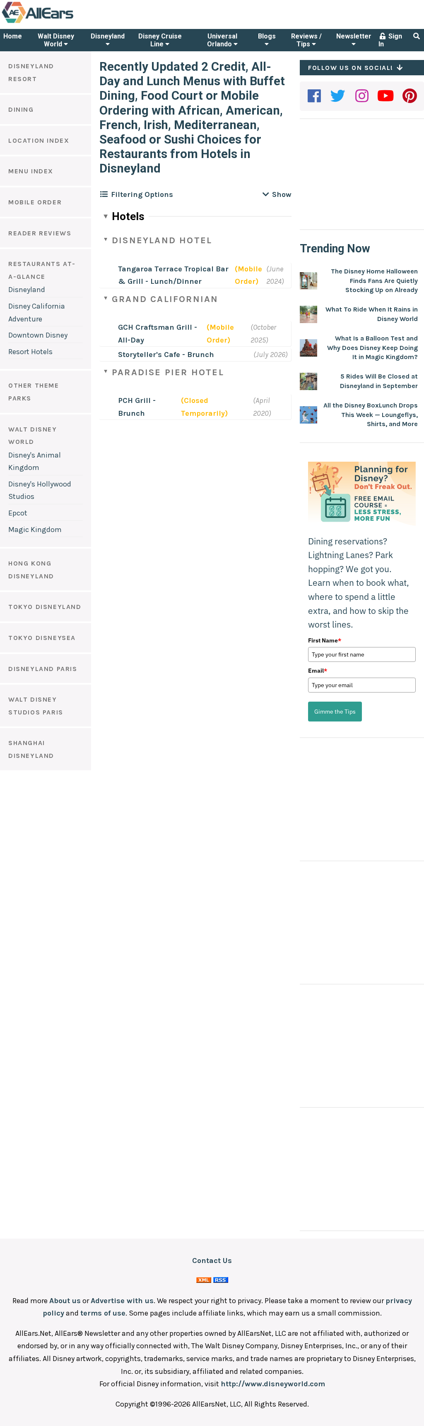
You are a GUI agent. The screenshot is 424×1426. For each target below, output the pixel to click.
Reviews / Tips (306, 40)
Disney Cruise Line (160, 40)
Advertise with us (122, 1300)
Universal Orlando (222, 40)
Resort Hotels (30, 351)
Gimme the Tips (335, 711)
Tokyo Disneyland (45, 607)
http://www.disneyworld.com (273, 1383)
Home (12, 36)
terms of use (102, 1313)
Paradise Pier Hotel (168, 372)
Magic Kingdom (35, 529)
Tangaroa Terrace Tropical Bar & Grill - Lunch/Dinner (173, 275)
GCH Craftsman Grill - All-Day (157, 334)
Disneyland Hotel (162, 240)
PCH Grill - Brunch (137, 407)
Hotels (128, 216)
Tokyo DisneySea (42, 638)
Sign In (390, 40)
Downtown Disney (37, 335)
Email (317, 670)
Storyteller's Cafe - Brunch (166, 354)
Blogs (267, 36)
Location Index (38, 140)
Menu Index (30, 171)
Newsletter (353, 36)
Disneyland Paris (42, 669)
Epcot (17, 513)
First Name (324, 640)
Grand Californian (165, 299)
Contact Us (212, 1260)
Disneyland (108, 36)
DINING (21, 109)
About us (65, 1300)
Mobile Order (35, 202)
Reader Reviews (39, 233)
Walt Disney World (56, 40)
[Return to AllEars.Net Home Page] (63, 22)
